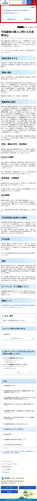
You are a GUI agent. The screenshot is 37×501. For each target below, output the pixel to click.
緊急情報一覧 (11, 19)
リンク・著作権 (6, 469)
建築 (11, 451)
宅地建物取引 (29, 451)
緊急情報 (34, 3)
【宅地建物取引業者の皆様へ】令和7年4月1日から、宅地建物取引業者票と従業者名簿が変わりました (19, 398)
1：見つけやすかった (10, 366)
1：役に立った (8, 360)
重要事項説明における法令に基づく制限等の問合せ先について (19, 404)
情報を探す (29, 3)
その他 (5, 381)
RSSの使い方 (5, 472)
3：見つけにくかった (10, 368)
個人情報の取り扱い (7, 466)
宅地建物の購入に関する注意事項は (13, 429)
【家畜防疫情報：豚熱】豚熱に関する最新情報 (15, 10)
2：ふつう (17, 360)
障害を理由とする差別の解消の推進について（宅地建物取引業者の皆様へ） (19, 418)
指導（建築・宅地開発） (19, 451)
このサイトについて (7, 461)
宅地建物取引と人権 (9, 385)
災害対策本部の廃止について (11, 13)
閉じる (33, 7)
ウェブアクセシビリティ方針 (9, 464)
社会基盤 (7, 451)
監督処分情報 (7, 434)
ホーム (2, 451)
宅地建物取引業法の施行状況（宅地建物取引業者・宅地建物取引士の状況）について (19, 391)
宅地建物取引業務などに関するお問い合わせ (16, 424)
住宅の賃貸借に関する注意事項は (13, 444)
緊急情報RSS (27, 19)
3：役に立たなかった (10, 362)
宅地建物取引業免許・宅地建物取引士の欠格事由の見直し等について (19, 411)
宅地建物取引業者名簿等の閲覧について (15, 439)
